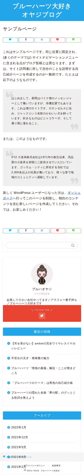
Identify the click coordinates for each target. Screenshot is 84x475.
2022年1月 (18, 427)
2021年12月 (19, 437)
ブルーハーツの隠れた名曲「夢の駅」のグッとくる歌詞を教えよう (43, 395)
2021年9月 (18, 447)
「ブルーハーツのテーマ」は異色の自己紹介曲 (42, 382)
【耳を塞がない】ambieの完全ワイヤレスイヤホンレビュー (43, 346)
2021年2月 (18, 466)
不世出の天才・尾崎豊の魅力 (30, 358)
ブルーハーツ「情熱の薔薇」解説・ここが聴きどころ (43, 371)
